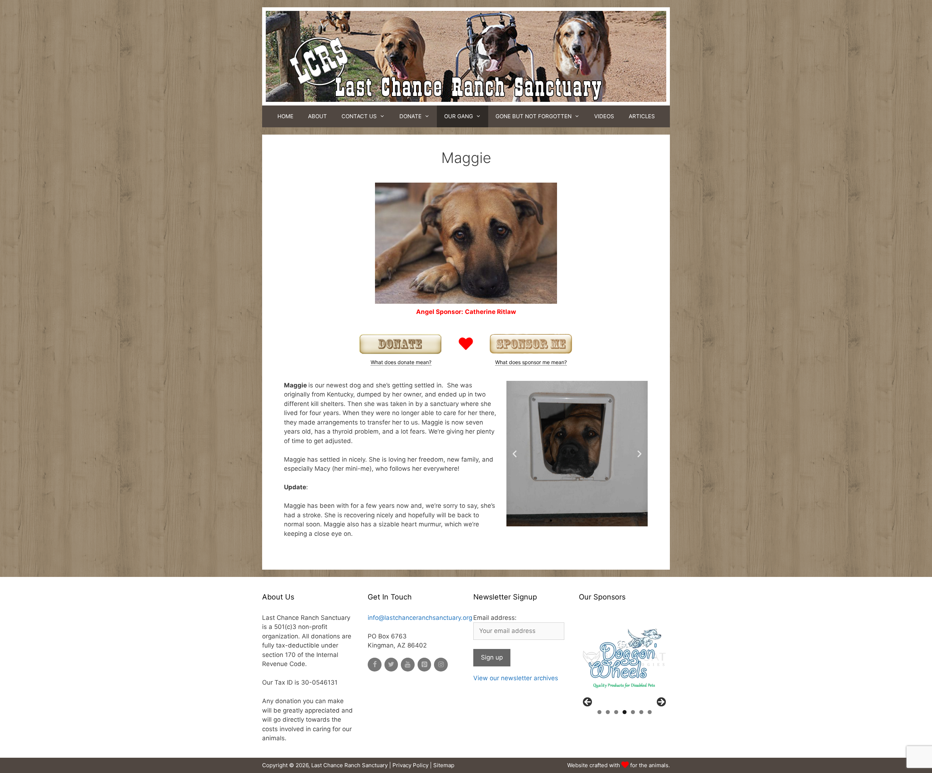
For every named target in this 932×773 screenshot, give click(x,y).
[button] (544, 520)
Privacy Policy (410, 765)
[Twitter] (391, 665)
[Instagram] (441, 665)
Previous (587, 702)
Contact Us (359, 116)
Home (285, 116)
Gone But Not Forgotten (533, 116)
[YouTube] (408, 665)
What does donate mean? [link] (401, 362)
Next (660, 702)
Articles (642, 116)
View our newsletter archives (515, 678)
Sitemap (443, 765)
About (317, 116)
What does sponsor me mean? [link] (531, 362)
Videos (604, 116)
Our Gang (458, 116)
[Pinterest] (424, 665)
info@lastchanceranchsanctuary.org (420, 617)
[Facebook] (375, 665)
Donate (410, 116)
